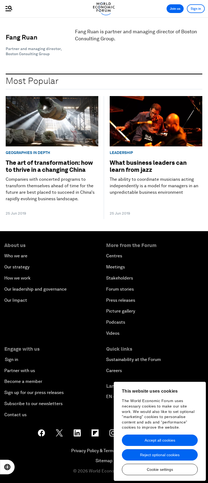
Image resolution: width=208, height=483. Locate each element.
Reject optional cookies (160, 455)
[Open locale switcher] (7, 467)
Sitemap (104, 460)
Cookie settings (160, 469)
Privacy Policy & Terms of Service (104, 450)
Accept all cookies (160, 440)
